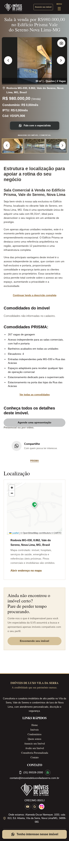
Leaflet (15, 532)
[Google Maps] (34, 806)
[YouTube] (27, 806)
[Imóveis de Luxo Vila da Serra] (13, 7)
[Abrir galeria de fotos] (61, 43)
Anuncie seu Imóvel (34, 743)
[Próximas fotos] (62, 145)
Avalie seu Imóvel (34, 748)
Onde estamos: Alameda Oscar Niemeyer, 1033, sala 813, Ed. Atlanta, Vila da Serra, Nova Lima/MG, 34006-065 (37, 818)
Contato (35, 757)
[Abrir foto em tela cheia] (34, 60)
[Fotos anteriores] (6, 145)
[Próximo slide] (61, 60)
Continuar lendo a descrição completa (34, 295)
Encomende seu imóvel (34, 640)
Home (34, 725)
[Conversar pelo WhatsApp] (47, 772)
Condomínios (34, 734)
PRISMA (34, 460)
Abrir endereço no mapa (26, 570)
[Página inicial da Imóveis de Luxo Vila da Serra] (34, 789)
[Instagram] (41, 806)
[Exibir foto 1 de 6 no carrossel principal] (12, 146)
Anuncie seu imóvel (43, 7)
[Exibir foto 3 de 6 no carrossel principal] (56, 146)
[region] (34, 60)
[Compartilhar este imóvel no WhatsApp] (17, 446)
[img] (34, 509)
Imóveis (34, 729)
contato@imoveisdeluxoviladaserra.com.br (34, 777)
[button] (34, 505)
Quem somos (34, 739)
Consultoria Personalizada (34, 752)
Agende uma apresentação (34, 422)
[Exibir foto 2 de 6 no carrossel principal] (34, 146)
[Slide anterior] (8, 60)
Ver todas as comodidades (35, 394)
